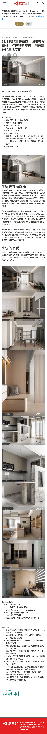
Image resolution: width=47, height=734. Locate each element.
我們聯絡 (39, 727)
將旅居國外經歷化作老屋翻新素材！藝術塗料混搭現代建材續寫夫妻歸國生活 (25, 678)
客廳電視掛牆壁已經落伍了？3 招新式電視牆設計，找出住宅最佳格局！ (24, 636)
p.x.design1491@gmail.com (23, 609)
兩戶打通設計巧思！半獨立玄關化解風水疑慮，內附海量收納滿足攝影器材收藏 (25, 673)
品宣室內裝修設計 (22, 120)
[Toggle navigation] (5, 3)
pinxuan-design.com (19, 612)
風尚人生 (7, 37)
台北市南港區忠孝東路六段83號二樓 (25, 617)
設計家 (15, 37)
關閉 (28, 24)
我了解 (19, 24)
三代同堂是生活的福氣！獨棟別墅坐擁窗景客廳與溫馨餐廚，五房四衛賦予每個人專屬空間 (25, 668)
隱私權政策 (24, 729)
